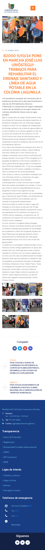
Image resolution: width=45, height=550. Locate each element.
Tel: (12, 420)
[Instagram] (27, 542)
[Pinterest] (25, 348)
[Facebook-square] (17, 542)
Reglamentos (9, 442)
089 (30, 506)
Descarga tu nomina (12, 490)
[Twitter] (20, 348)
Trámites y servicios (12, 475)
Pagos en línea (10, 480)
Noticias (7, 485)
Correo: (20, 423)
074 (16, 511)
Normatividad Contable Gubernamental (20, 447)
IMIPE (6, 462)
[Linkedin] (30, 348)
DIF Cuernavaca (10, 457)
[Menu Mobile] (32, 8)
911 (16, 516)
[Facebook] (14, 348)
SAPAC (6, 452)
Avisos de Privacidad (12, 437)
